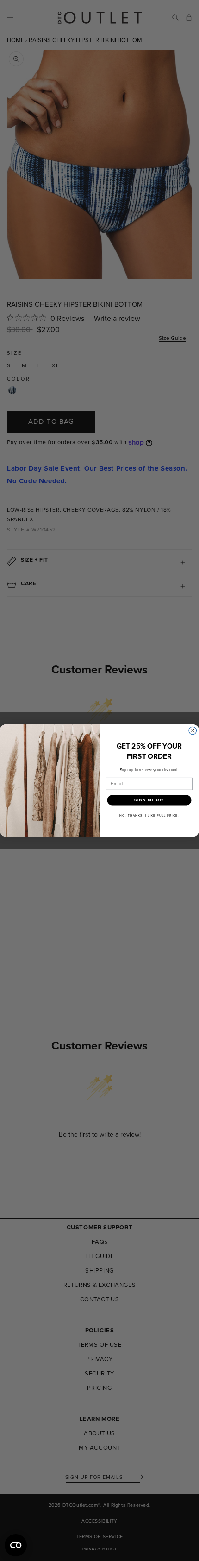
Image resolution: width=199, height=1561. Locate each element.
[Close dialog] (193, 731)
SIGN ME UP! (149, 800)
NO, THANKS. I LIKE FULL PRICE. (149, 815)
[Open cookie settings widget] (16, 1545)
